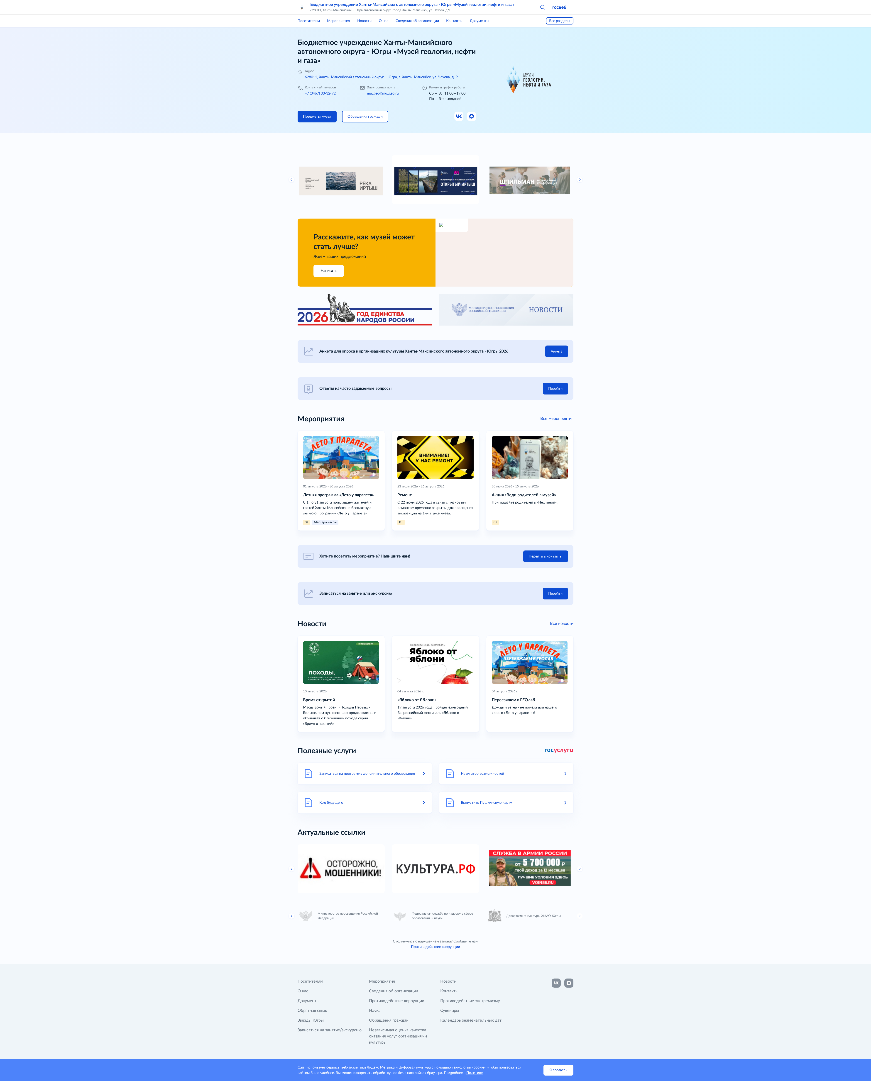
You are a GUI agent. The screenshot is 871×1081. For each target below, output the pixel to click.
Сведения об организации (417, 21)
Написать (329, 271)
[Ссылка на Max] (472, 116)
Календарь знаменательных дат (471, 1020)
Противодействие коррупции (435, 947)
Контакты (454, 21)
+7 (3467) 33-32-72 (320, 93)
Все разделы (559, 21)
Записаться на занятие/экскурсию (330, 1030)
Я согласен (558, 1070)
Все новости (561, 624)
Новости (364, 21)
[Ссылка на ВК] (459, 116)
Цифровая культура (415, 1067)
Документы (479, 21)
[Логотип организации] (302, 7)
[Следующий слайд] (579, 179)
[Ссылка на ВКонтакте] (556, 983)
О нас (383, 21)
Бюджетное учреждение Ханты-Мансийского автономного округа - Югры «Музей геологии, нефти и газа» (412, 5)
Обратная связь (312, 1011)
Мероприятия (338, 21)
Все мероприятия (556, 419)
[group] (341, 179)
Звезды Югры (311, 1020)
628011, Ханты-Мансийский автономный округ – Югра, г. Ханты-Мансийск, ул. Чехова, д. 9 (381, 77)
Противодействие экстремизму (470, 1001)
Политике (474, 1073)
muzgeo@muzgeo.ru (383, 93)
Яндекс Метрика (381, 1067)
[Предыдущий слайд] (291, 179)
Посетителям (309, 21)
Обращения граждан (389, 1020)
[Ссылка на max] (568, 983)
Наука (374, 1011)
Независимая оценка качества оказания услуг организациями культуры (398, 1036)
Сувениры (449, 1011)
